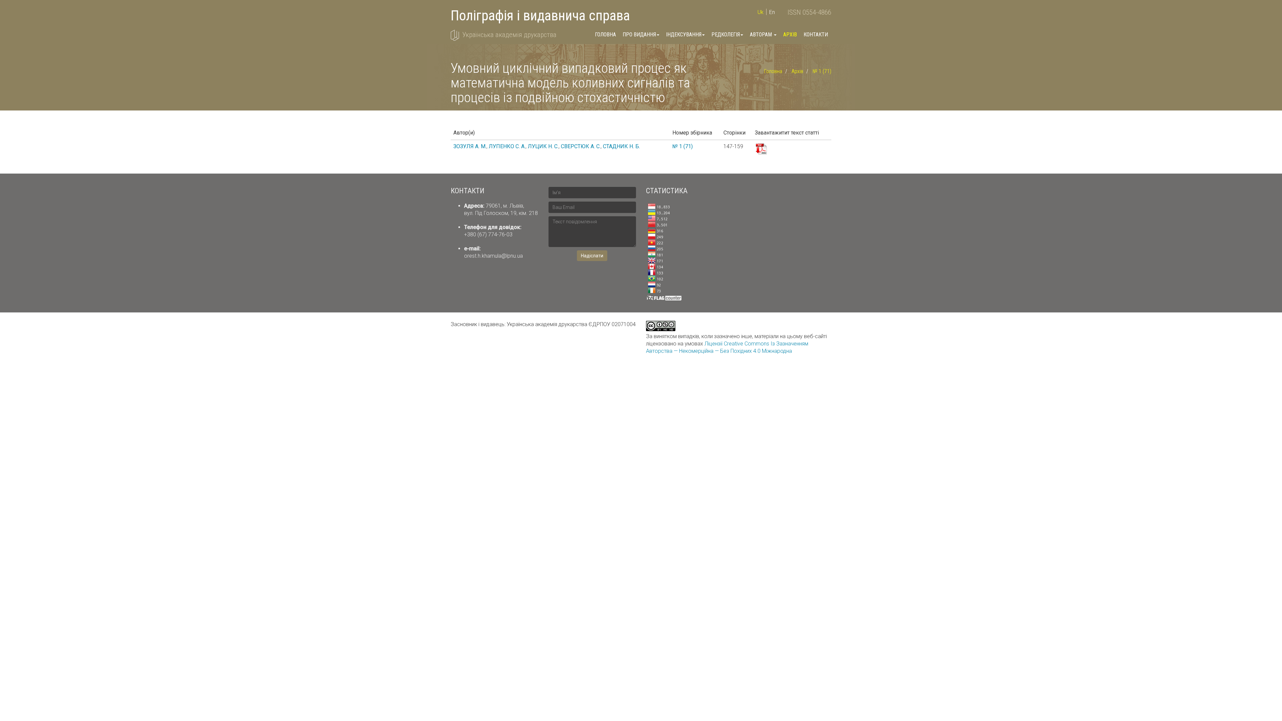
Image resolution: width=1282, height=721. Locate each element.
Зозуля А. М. (469, 146)
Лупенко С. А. (507, 146)
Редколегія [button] (725, 34)
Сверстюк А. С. (581, 146)
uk (761, 12)
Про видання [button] (639, 34)
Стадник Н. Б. (621, 146)
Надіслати (592, 255)
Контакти (816, 34)
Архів (790, 34)
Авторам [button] (761, 34)
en (772, 12)
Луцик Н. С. (543, 146)
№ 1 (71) (822, 71)
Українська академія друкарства (509, 35)
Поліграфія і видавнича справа (540, 15)
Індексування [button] (683, 34)
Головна (605, 34)
